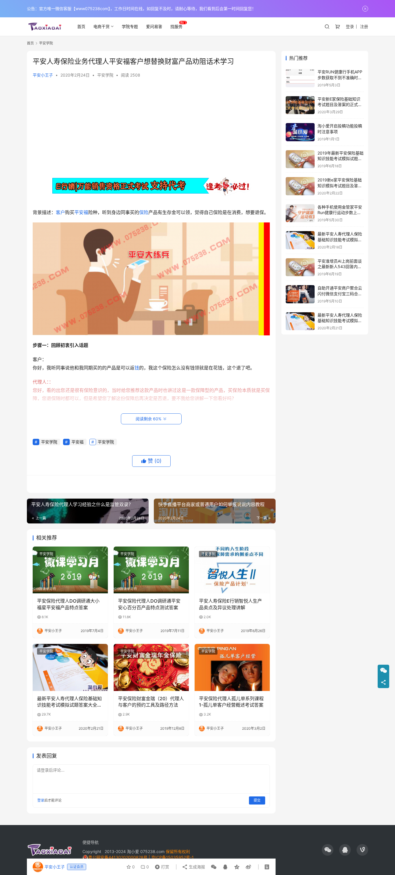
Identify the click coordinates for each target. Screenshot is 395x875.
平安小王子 (43, 75)
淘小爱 (133, 851)
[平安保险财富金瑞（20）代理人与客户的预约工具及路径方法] (151, 667)
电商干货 (101, 26)
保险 (143, 212)
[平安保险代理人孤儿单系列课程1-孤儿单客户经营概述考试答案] (232, 667)
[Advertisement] (151, 127)
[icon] (327, 850)
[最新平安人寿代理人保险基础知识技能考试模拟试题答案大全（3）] (70, 667)
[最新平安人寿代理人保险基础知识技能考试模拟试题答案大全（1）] (300, 240)
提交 (257, 800)
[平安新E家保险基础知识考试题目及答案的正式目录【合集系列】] (300, 105)
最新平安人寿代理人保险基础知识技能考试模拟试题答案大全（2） (340, 321)
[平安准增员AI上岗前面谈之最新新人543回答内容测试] (300, 267)
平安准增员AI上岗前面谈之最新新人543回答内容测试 (340, 267)
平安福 (81, 212)
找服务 (176, 26)
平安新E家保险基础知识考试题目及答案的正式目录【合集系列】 (340, 104)
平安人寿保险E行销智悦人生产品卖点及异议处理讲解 (230, 604)
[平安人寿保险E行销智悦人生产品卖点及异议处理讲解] (232, 570)
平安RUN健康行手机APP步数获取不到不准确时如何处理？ (340, 77)
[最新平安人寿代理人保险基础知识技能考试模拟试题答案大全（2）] (300, 321)
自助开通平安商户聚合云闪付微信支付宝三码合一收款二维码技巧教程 (340, 293)
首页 (81, 26)
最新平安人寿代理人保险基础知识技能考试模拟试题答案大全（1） (340, 239)
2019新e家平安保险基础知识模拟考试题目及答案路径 (340, 185)
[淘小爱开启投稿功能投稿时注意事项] (300, 132)
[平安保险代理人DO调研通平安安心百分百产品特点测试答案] (151, 570)
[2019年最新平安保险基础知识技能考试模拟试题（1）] (300, 159)
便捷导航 (90, 842)
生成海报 (196, 866)
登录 (350, 26)
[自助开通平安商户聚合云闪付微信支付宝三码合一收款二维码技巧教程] (300, 294)
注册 (364, 26)
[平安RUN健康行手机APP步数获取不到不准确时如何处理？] (300, 78)
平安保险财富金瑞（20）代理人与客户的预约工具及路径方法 (151, 702)
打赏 (160, 865)
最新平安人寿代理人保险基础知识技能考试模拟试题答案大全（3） (69, 702)
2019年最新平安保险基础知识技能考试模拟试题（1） (340, 159)
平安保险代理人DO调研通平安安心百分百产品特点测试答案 (149, 604)
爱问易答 (154, 26)
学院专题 (130, 26)
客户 (60, 212)
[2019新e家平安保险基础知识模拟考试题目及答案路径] (300, 186)
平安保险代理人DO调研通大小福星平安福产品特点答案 (68, 604)
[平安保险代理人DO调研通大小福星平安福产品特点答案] (70, 570)
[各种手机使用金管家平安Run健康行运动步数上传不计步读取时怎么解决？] (300, 213)
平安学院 (105, 75)
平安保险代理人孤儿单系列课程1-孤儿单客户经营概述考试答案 (231, 702)
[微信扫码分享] (213, 867)
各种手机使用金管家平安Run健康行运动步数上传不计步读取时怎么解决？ (340, 213)
